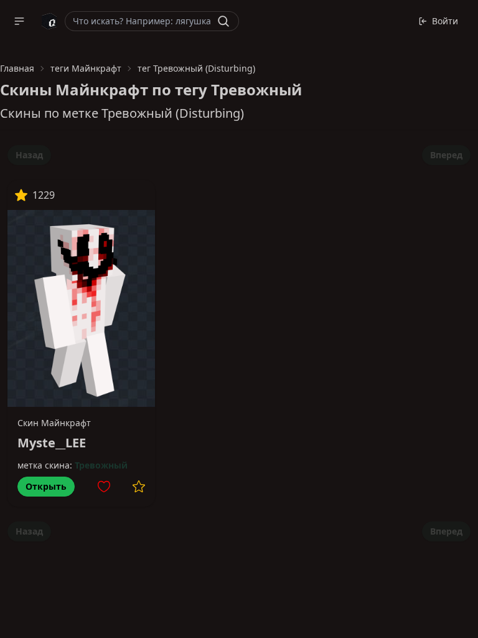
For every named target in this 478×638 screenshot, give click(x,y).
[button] (19, 21)
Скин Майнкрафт (54, 423)
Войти (445, 21)
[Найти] (223, 21)
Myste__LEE (51, 442)
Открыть (46, 486)
